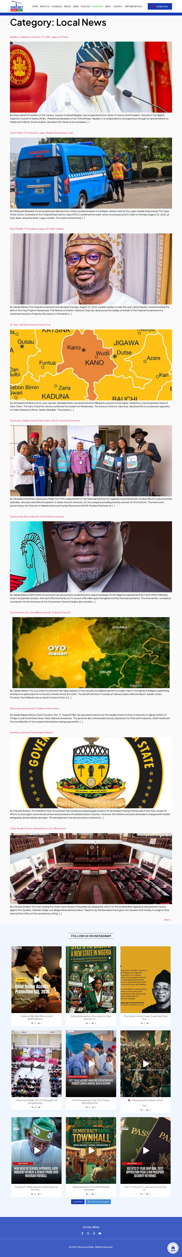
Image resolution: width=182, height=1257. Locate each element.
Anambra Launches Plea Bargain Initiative (31, 732)
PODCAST (86, 6)
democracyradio (36, 949)
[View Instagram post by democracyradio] (58, 1009)
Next (168, 919)
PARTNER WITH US (133, 6)
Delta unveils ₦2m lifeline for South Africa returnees (37, 516)
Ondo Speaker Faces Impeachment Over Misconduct (38, 828)
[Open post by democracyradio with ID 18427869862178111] (36, 1063)
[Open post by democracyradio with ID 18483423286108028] (36, 979)
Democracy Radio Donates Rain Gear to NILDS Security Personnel (45, 420)
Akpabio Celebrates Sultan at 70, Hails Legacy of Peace (39, 36)
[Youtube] (99, 1233)
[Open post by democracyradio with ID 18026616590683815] (36, 1150)
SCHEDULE (57, 6)
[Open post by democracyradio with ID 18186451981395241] (145, 1150)
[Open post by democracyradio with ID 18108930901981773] (91, 1063)
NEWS (76, 6)
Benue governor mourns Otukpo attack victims (34, 708)
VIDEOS (67, 6)
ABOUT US (45, 6)
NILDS (108, 6)
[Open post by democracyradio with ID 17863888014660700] (91, 1150)
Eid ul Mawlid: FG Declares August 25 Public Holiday (37, 228)
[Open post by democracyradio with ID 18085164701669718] (91, 979)
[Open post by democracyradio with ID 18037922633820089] (145, 979)
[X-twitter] (88, 1233)
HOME (35, 6)
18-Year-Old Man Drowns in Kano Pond (30, 324)
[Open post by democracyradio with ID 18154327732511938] (145, 1063)
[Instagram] (94, 1233)
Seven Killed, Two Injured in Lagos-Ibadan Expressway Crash (41, 132)
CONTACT (118, 6)
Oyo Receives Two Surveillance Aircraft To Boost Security (40, 612)
